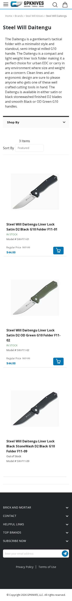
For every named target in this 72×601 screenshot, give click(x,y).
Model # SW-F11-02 (17, 350)
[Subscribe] (65, 553)
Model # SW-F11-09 (17, 461)
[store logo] (27, 4)
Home (9, 16)
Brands (19, 16)
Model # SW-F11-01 (17, 239)
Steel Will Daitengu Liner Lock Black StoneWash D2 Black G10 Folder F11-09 (30, 446)
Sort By (8, 148)
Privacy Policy (24, 567)
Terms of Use (47, 567)
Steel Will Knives (35, 16)
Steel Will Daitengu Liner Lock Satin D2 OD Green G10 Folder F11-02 (33, 335)
